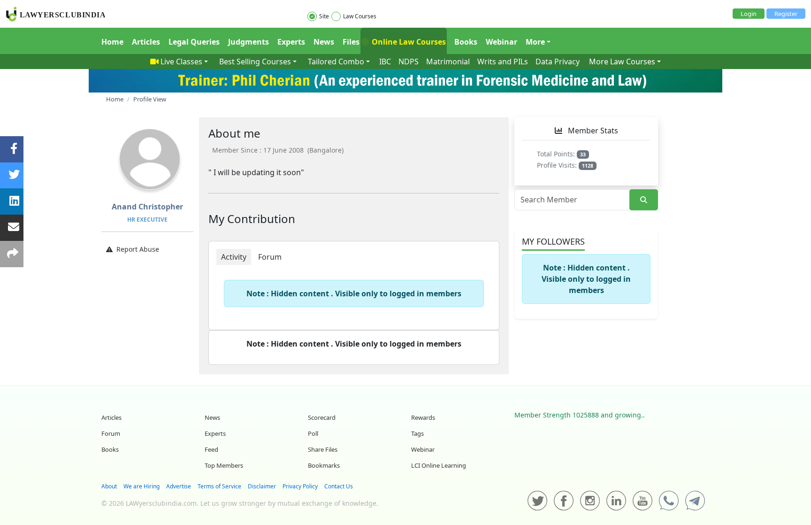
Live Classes (181, 61)
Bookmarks (324, 465)
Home (112, 42)
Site (324, 16)
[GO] (643, 199)
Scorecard (322, 417)
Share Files (322, 449)
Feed (211, 449)
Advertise (178, 486)
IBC (385, 61)
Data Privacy (558, 61)
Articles (146, 42)
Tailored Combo (336, 61)
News (324, 42)
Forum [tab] (270, 257)
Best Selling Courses (255, 61)
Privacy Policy (300, 486)
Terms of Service (219, 486)
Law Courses (359, 16)
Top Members (224, 465)
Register (785, 13)
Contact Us (338, 486)
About (109, 486)
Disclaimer (262, 486)
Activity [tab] (233, 257)
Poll (313, 433)
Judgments (248, 42)
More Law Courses (622, 61)
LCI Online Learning (438, 465)
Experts (291, 42)
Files (351, 42)
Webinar (501, 42)
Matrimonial (448, 61)
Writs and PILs (502, 61)
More (535, 42)
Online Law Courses (408, 42)
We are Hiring (141, 486)
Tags (417, 433)
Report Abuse (137, 249)
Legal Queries (194, 42)
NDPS (408, 61)
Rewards (423, 417)
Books (465, 42)
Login (749, 13)
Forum (110, 433)
